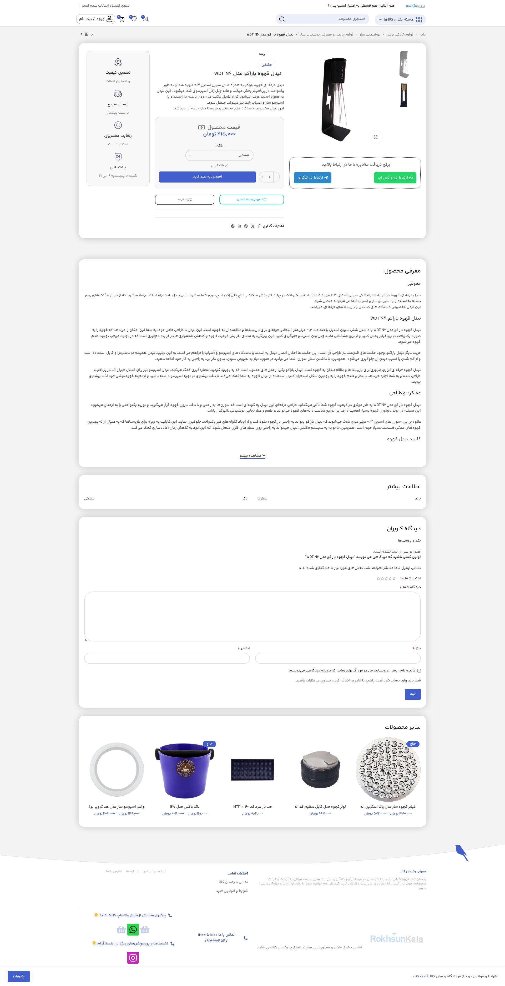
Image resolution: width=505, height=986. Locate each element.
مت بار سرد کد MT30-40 (252, 807)
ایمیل (244, 648)
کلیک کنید (420, 976)
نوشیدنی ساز (370, 35)
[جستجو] (282, 19)
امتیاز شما (411, 578)
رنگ (220, 146)
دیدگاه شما (410, 587)
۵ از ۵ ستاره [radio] (378, 578)
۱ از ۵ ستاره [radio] (394, 578)
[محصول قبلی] (92, 34)
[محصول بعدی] (81, 34)
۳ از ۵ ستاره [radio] (386, 578)
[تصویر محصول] (320, 769)
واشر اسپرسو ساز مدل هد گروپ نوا (116, 807)
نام (416, 648)
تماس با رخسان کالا (233, 882)
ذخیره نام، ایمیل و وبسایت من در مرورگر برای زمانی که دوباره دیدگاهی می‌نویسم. (351, 671)
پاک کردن (217, 166)
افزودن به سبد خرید (207, 176)
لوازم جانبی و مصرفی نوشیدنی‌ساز (326, 35)
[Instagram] (133, 958)
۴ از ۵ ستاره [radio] (382, 578)
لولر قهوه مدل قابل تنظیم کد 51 (320, 807)
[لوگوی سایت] (415, 6)
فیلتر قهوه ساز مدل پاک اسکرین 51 (388, 807)
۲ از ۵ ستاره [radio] (390, 578)
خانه (423, 35)
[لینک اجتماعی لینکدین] (239, 226)
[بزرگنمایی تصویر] (375, 137)
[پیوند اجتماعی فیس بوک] (259, 226)
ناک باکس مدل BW (184, 807)
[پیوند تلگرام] (232, 226)
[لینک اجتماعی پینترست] (246, 226)
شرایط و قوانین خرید (232, 891)
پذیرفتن (19, 976)
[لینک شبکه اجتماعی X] (252, 226)
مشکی (266, 65)
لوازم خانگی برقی (400, 35)
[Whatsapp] (133, 930)
